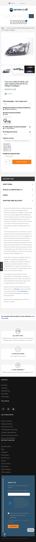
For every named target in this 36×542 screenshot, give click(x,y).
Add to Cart (21, 162)
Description (8, 179)
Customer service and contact (9, 435)
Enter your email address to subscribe (18, 490)
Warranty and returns (7, 427)
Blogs (2, 449)
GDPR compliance (6, 469)
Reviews (3, 461)
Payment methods (6, 421)
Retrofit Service (5, 458)
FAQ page (16, 289)
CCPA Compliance (6, 472)
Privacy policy (5, 455)
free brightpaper (22, 291)
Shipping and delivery (12, 201)
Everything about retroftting (9, 429)
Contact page (5, 396)
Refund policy (5, 466)
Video (5, 195)
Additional (7, 184)
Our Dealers (4, 452)
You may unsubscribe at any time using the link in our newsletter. (18, 521)
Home (2, 28)
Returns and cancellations (8, 438)
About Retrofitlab (6, 446)
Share (1, 265)
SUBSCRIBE (13, 526)
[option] (18, 48)
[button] (13, 3)
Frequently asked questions (8, 432)
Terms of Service (6, 463)
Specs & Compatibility (13, 190)
